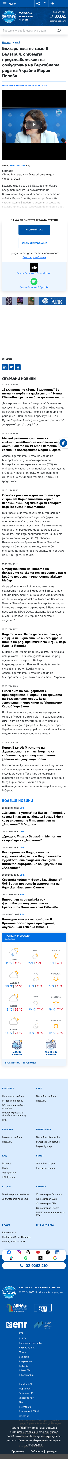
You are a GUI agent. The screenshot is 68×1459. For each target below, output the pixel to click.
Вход (60, 16)
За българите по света (15, 1199)
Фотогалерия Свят (46, 1199)
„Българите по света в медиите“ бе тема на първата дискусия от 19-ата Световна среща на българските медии (33, 393)
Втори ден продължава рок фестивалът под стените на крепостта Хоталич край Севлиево (30, 903)
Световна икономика (48, 1137)
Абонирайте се (34, 229)
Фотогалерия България (49, 1194)
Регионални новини (12, 1100)
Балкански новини (12, 1137)
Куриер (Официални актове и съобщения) (14, 1114)
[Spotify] (26, 1258)
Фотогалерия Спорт (47, 1208)
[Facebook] (10, 1252)
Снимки (41, 1186)
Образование (9, 1172)
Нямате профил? (57, 20)
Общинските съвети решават (13, 1107)
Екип (21, 1402)
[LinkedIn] (58, 1252)
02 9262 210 (36, 1265)
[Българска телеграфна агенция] (9, 1292)
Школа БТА (25, 1370)
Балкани (7, 1129)
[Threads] (29, 1252)
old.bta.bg (24, 1416)
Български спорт (45, 1168)
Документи (25, 1361)
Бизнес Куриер (44, 1146)
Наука (5, 1168)
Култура (6, 1163)
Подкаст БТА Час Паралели (16, 1237)
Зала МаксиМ (26, 1393)
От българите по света (15, 1194)
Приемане (17, 1451)
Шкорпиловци (26, 1375)
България (8, 1088)
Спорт (40, 1155)
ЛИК (17, 42)
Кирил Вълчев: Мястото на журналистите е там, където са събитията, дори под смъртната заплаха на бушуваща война (29, 753)
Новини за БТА (27, 1347)
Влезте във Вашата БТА (34, 242)
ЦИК (4, 1120)
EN (45, 3)
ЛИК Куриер (8, 1177)
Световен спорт (45, 1163)
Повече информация (44, 1451)
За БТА (22, 1338)
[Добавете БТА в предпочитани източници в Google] (56, 1258)
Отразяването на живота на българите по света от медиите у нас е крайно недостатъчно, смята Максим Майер (34, 574)
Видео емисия (9, 1232)
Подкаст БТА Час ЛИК (14, 1241)
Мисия (22, 1352)
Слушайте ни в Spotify (34, 287)
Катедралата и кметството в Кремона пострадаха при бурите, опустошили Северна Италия (28, 923)
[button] (38, 3)
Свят (39, 1088)
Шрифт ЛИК (25, 1384)
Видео (6, 1224)
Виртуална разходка (30, 1343)
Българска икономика (48, 1141)
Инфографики (45, 1224)
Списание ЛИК (26, 1397)
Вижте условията (34, 257)
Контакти (25, 1407)
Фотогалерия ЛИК (46, 1203)
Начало (6, 42)
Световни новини (46, 1096)
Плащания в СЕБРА (29, 1411)
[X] (48, 1252)
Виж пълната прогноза (20, 1062)
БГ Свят (7, 1186)
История (24, 1356)
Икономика (44, 1129)
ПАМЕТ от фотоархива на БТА (50, 1214)
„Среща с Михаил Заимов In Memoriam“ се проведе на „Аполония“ (32, 838)
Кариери (23, 1366)
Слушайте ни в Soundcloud (34, 273)
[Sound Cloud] (41, 1258)
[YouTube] (39, 1252)
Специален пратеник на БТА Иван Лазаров (24, 85)
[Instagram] (19, 1252)
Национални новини (13, 1096)
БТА (21, 1333)
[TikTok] (12, 1258)
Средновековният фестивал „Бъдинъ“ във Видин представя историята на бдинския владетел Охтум (32, 883)
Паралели (41, 1100)
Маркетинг (25, 1388)
